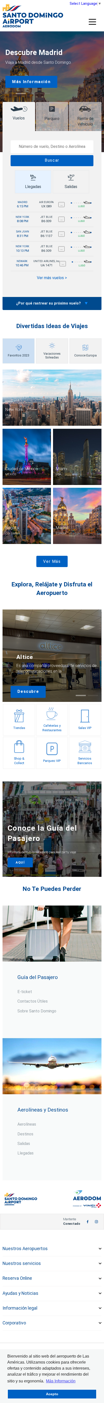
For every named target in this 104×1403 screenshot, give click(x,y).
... (61, 204)
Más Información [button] (60, 1381)
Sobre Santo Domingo (36, 1011)
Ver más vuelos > (52, 277)
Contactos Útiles (32, 1001)
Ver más (52, 561)
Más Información (31, 81)
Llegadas (25, 1153)
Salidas (23, 1143)
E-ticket (24, 991)
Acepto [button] (52, 1394)
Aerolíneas (26, 1124)
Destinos (25, 1134)
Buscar (52, 160)
